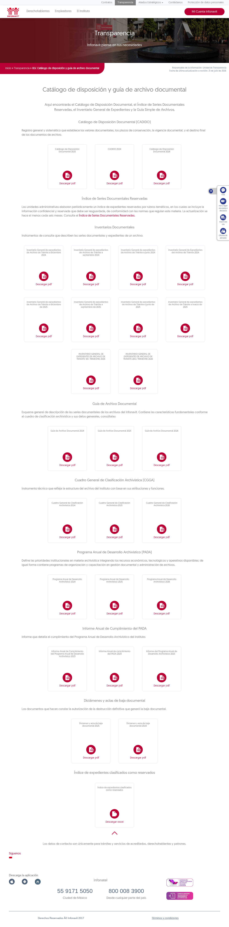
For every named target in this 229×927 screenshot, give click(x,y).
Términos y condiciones (165, 918)
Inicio (8, 68)
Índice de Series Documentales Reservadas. (107, 215)
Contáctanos (175, 2)
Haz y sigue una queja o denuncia (223, 208)
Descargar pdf (67, 183)
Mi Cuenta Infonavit (204, 11)
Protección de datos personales (206, 2)
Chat (223, 195)
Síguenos (15, 853)
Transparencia (125, 2)
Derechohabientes (38, 11)
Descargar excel (114, 822)
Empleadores (63, 11)
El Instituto (83, 11)
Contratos (106, 2)
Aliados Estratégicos (149, 2)
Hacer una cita (223, 223)
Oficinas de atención (223, 237)
